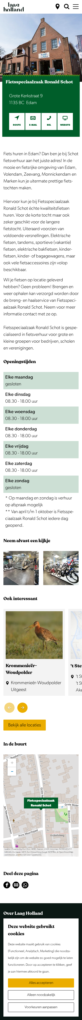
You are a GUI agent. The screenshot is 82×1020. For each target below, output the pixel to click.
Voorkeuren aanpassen (41, 1007)
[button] (41, 805)
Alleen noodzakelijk (41, 995)
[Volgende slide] (22, 708)
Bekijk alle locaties (24, 725)
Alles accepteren (41, 983)
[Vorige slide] (9, 708)
